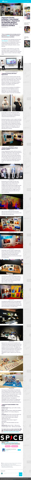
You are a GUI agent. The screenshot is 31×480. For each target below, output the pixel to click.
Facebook (7, 442)
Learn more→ (14, 479)
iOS (8, 467)
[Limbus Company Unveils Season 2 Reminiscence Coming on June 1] (28, 8)
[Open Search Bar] (25, 1)
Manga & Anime (7, 464)
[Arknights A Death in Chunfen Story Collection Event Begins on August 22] (25, 8)
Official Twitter (14, 446)
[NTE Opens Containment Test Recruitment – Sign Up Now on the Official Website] (28, 18)
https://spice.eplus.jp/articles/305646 (11, 431)
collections (6, 463)
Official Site (8, 446)
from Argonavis (5, 40)
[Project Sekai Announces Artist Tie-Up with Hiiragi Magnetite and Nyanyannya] (25, 11)
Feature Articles (14, 463)
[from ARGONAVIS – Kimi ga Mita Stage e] (11, 450)
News (3, 463)
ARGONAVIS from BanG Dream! (10, 465)
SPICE (8, 35)
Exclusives (10, 463)
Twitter (12, 442)
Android (4, 465)
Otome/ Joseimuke (13, 464)
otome (10, 467)
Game (6, 467)
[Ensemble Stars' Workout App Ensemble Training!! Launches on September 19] (28, 11)
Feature (9, 466)
